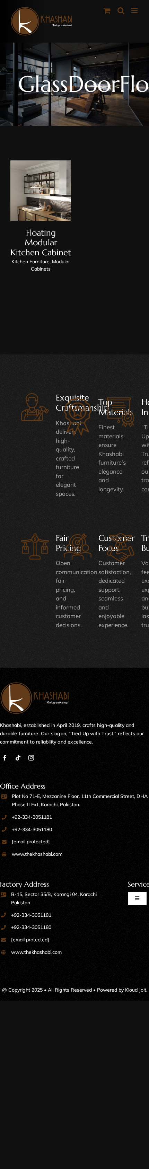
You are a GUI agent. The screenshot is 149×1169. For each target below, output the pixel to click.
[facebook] (5, 758)
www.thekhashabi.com (37, 854)
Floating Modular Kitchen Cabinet (40, 243)
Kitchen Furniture (30, 261)
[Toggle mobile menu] (135, 10)
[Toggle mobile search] (120, 10)
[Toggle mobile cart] (107, 10)
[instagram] (31, 758)
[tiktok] (18, 758)
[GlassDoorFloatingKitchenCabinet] (40, 190)
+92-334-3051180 (32, 829)
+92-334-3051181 (32, 817)
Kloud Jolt (135, 990)
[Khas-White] (34, 685)
